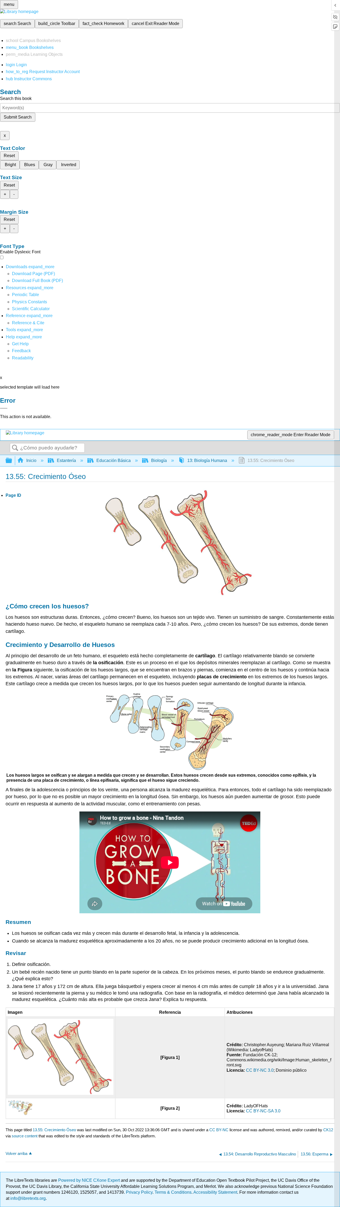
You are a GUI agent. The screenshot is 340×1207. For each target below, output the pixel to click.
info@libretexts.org (27, 1198)
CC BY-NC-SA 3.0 (263, 1111)
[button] (21, 350)
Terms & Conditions (173, 1192)
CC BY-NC (219, 1130)
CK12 (328, 1130)
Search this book (16, 98)
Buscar (15, 448)
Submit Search (18, 117)
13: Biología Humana (207, 460)
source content (24, 1136)
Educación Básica (113, 460)
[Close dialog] (3, 408)
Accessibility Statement (215, 1192)
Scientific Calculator (31, 308)
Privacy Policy (139, 1192)
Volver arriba (16, 1153)
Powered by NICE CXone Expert (89, 1180)
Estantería (66, 460)
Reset (9, 155)
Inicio (31, 460)
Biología (159, 460)
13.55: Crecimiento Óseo (54, 1130)
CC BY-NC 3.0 (260, 1070)
